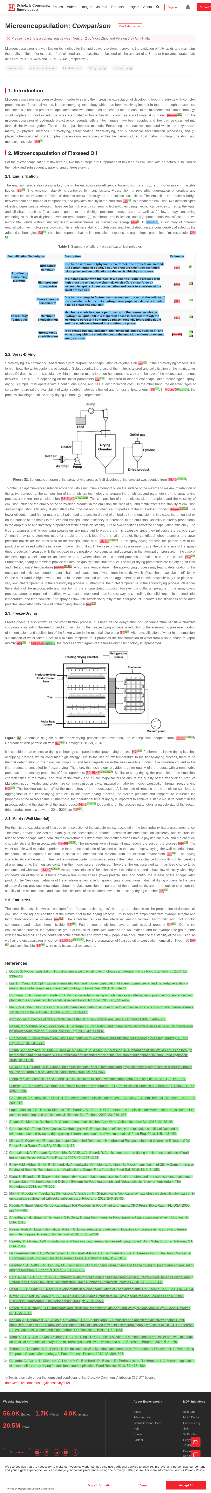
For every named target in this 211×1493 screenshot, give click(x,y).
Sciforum (189, 1411)
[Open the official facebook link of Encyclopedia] (75, 1452)
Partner (138, 1439)
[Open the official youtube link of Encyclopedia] (65, 1452)
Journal (101, 7)
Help (136, 1428)
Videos (72, 7)
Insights (133, 7)
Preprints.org (191, 1423)
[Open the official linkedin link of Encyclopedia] (56, 1452)
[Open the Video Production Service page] (195, 1442)
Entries (58, 7)
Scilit (186, 1428)
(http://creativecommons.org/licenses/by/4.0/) (37, 1383)
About (147, 7)
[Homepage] (11, 7)
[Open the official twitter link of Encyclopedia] (46, 1452)
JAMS (187, 1445)
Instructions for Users (147, 1423)
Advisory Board (143, 1417)
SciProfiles (190, 1434)
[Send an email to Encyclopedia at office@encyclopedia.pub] (37, 1452)
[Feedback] (195, 1455)
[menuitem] (187, 7)
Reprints (117, 7)
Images (86, 7)
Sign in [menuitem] (172, 7)
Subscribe (16, 1452)
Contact (139, 1434)
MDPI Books (191, 1417)
